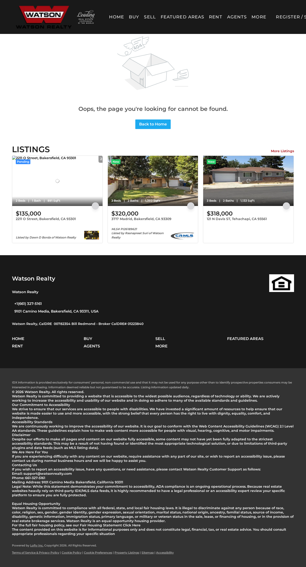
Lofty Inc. (37, 545)
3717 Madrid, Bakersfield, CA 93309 (141, 219)
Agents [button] (237, 17)
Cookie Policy (72, 552)
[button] (43, 17)
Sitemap (148, 552)
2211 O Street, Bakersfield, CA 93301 (46, 219)
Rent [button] (215, 17)
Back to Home (153, 124)
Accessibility (165, 552)
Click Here (132, 525)
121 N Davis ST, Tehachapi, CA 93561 (237, 219)
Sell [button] (150, 17)
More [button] (258, 17)
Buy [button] (134, 17)
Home (116, 17)
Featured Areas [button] (182, 17)
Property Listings (127, 552)
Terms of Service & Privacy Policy (35, 552)
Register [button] (288, 17)
